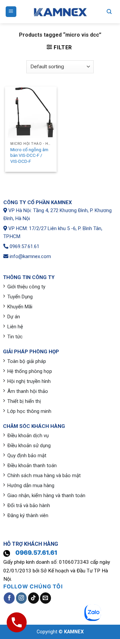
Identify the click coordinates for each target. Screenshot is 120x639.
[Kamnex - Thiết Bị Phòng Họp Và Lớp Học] (60, 12)
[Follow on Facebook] (9, 598)
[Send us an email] (45, 598)
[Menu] (11, 11)
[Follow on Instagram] (21, 598)
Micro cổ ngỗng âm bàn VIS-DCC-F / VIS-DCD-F (29, 155)
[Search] (109, 12)
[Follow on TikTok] (33, 598)
